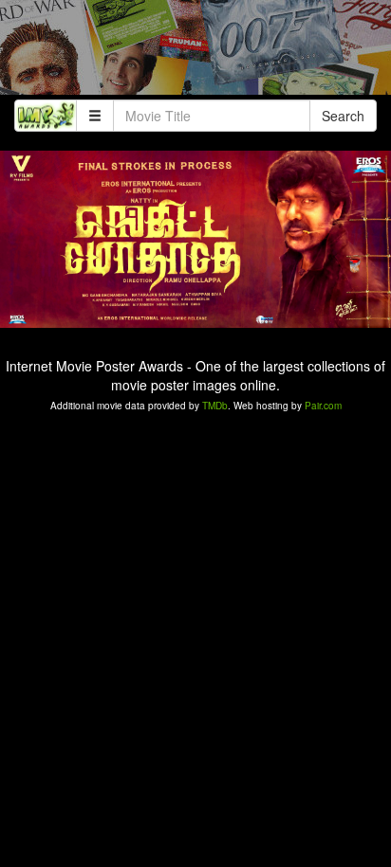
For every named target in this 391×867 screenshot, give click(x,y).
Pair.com (323, 405)
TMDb (215, 405)
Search (343, 115)
